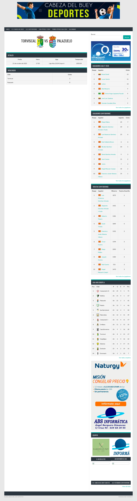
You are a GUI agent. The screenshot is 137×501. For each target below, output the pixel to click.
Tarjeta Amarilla (124, 191)
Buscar (93, 34)
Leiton (104, 84)
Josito (103, 164)
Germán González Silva (109, 103)
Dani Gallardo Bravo (108, 142)
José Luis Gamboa (107, 98)
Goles (128, 70)
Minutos (114, 191)
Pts (128, 286)
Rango (94, 70)
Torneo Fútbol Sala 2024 (59, 29)
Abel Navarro (106, 89)
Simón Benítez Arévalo (109, 154)
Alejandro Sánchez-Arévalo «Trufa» (103, 208)
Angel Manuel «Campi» (109, 169)
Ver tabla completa (125, 358)
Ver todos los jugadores (123, 107)
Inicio (8, 29)
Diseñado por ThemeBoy (125, 496)
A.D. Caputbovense (31, 29)
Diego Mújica (106, 122)
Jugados (121, 118)
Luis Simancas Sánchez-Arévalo (103, 198)
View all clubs (126, 486)
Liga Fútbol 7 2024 (44, 29)
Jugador (101, 70)
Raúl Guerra (105, 264)
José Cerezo (105, 159)
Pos (93, 286)
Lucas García (106, 79)
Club (97, 286)
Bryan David (105, 74)
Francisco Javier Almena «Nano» (103, 234)
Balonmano (72, 29)
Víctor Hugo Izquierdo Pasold (114, 93)
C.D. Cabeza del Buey (18, 29)
